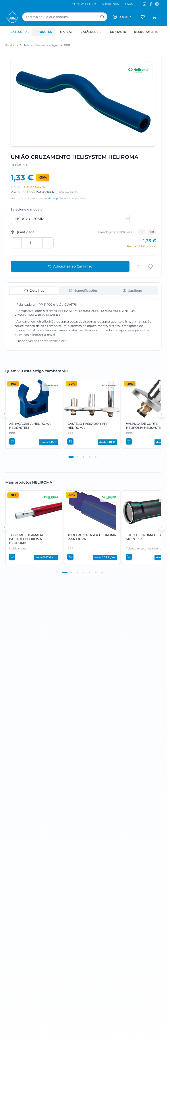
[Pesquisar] (102, 17)
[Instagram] (157, 4)
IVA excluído (68, 192)
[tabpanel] (83, 323)
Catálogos (90, 31)
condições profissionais (57, 198)
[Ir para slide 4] (90, 457)
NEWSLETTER (86, 4)
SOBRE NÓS (110, 4)
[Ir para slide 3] (83, 457)
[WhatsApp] (144, 4)
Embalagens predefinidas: (115, 232)
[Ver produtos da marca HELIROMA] (139, 70)
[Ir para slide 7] (102, 572)
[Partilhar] (137, 266)
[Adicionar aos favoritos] (150, 266)
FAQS (129, 4)
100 (151, 232)
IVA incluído (45, 192)
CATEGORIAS (20, 31)
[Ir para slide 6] (96, 572)
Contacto (118, 31)
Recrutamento (146, 31)
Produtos (44, 31)
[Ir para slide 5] (96, 457)
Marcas (66, 31)
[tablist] (83, 290)
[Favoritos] (142, 16)
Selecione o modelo (26, 209)
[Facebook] (151, 4)
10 (142, 232)
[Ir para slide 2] (77, 457)
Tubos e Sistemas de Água (41, 45)
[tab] (34, 290)
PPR (67, 45)
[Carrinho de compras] (154, 16)
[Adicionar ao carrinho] (12, 441)
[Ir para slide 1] (71, 457)
